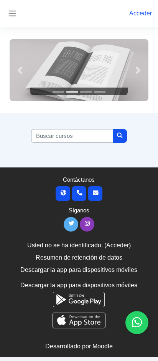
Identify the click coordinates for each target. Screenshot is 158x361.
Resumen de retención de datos (79, 257)
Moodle (102, 346)
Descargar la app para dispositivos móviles (78, 270)
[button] (20, 70)
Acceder (140, 13)
